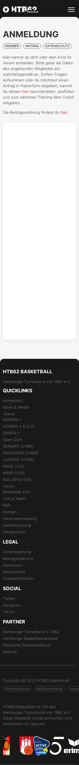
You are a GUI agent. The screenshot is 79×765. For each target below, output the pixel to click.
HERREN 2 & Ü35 (18, 426)
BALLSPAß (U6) (17, 479)
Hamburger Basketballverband (30, 638)
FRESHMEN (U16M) (20, 453)
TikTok (9, 612)
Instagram (12, 605)
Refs (7, 505)
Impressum (12, 565)
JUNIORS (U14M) (18, 459)
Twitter (9, 598)
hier (25, 91)
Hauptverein (14, 532)
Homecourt (13, 400)
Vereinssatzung (17, 525)
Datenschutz (14, 572)
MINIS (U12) (13, 466)
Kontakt (10, 512)
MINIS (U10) (14, 473)
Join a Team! (14, 498)
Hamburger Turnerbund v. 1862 (31, 632)
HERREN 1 (12, 419)
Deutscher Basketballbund (26, 645)
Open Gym (12, 439)
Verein (9, 486)
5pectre (10, 652)
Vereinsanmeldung (20, 518)
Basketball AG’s (16, 492)
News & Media (16, 407)
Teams (9, 414)
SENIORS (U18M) (18, 446)
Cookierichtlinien (18, 578)
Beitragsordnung (18, 558)
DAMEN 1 (11, 433)
